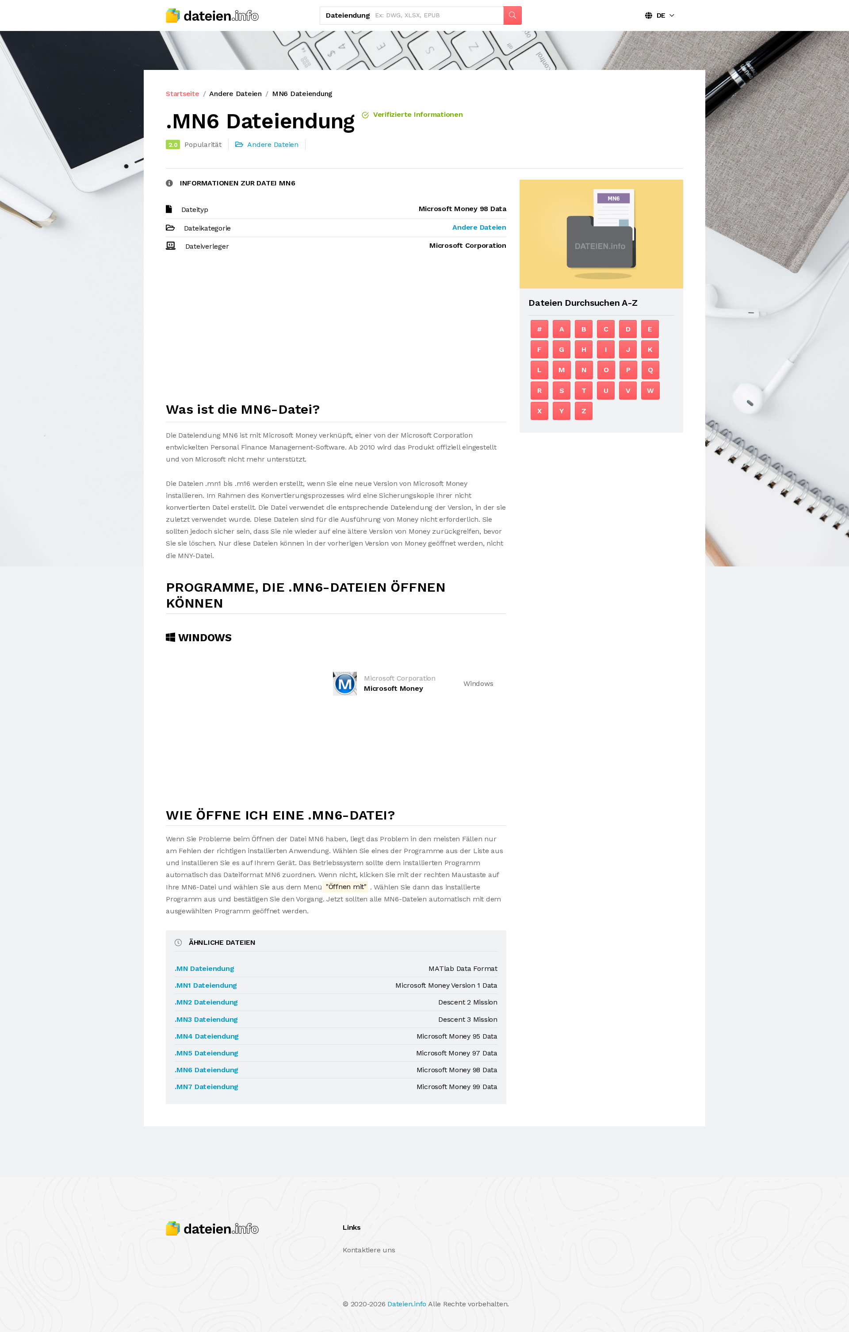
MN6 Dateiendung (302, 93)
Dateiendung (348, 15)
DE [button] (658, 15)
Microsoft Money (393, 688)
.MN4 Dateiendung (207, 1036)
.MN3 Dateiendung (206, 1019)
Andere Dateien (235, 93)
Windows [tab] (203, 637)
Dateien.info (406, 1304)
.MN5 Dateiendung (206, 1053)
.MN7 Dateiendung (206, 1086)
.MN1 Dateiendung (206, 985)
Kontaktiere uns (369, 1250)
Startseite (182, 93)
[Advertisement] (336, 331)
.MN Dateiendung (204, 968)
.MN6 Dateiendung (206, 1070)
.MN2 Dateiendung (206, 1002)
